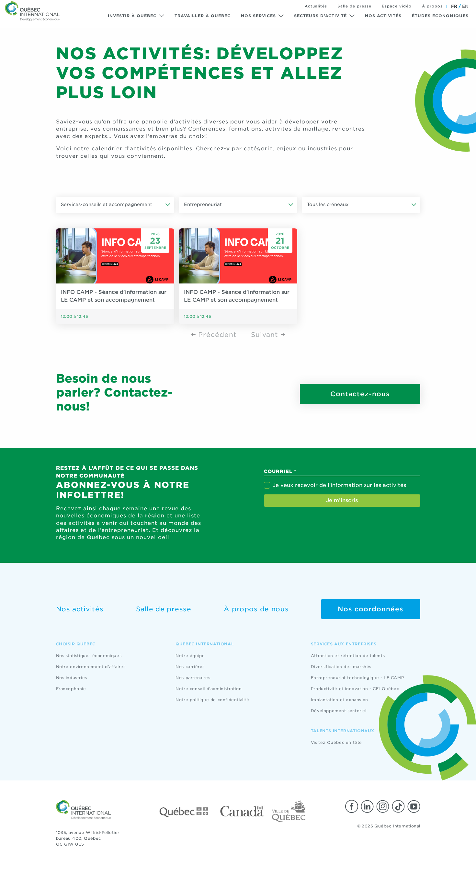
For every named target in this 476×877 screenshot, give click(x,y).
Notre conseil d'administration (209, 688)
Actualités (316, 6)
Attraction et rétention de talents (348, 655)
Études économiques (440, 15)
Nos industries (71, 677)
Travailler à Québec (203, 15)
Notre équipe (190, 655)
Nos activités (383, 15)
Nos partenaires (193, 677)
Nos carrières (190, 666)
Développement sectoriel (339, 710)
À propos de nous (256, 609)
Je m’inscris (342, 500)
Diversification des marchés (341, 666)
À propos (432, 6)
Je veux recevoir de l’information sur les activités (339, 485)
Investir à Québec (132, 15)
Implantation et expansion (339, 699)
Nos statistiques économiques (89, 655)
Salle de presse (354, 6)
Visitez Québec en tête (336, 742)
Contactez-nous (360, 394)
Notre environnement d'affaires (91, 666)
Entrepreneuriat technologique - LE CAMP (357, 677)
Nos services (258, 15)
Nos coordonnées (370, 609)
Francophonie (71, 688)
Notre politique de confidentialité (212, 699)
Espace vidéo (397, 6)
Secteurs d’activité (320, 15)
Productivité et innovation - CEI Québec (355, 688)
